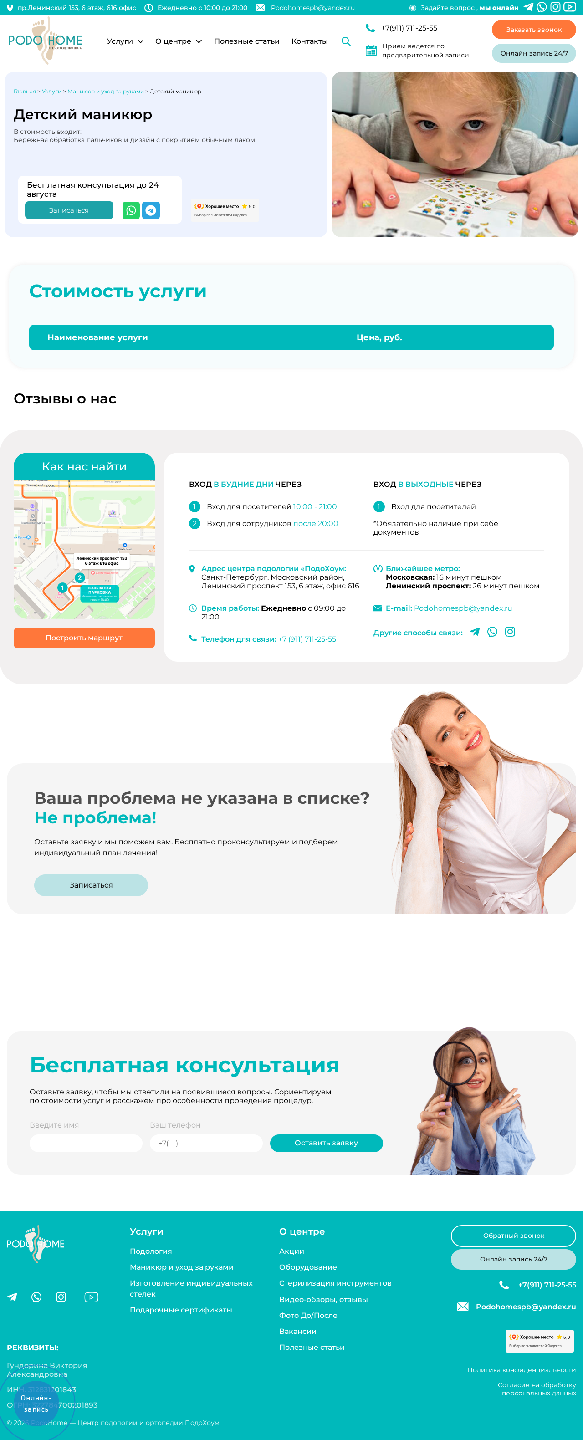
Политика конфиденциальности (521, 1370)
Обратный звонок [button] (513, 1235)
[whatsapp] (36, 1298)
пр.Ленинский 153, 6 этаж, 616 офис (77, 8)
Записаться (91, 885)
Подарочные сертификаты (181, 1310)
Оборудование (308, 1267)
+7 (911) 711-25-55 (307, 639)
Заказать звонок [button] (534, 30)
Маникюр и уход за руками (182, 1267)
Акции (291, 1251)
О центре (173, 41)
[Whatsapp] (541, 7)
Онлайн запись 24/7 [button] (513, 1259)
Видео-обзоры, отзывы (323, 1299)
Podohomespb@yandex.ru (313, 8)
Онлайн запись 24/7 (534, 53)
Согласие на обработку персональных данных (537, 1389)
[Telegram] (150, 210)
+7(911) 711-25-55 (409, 28)
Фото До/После (308, 1315)
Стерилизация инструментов (335, 1283)
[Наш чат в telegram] (528, 8)
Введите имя (54, 1125)
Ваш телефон (175, 1125)
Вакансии (298, 1331)
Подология (151, 1251)
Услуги (120, 41)
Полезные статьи (247, 41)
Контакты (310, 41)
